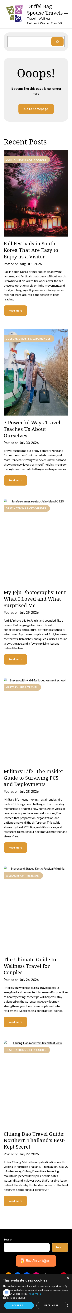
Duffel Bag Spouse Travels (45, 9)
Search (8, 1239)
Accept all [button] (19, 1305)
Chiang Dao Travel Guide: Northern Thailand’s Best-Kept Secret (34, 1140)
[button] (36, 1298)
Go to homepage (36, 109)
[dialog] (36, 1293)
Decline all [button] (52, 1305)
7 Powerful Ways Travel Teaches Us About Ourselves (32, 429)
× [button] (67, 1278)
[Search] (57, 41)
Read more (15, 310)
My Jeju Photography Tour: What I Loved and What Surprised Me (36, 599)
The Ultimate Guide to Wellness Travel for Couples (30, 966)
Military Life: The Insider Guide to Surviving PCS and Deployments (33, 778)
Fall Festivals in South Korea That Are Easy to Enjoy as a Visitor (31, 250)
